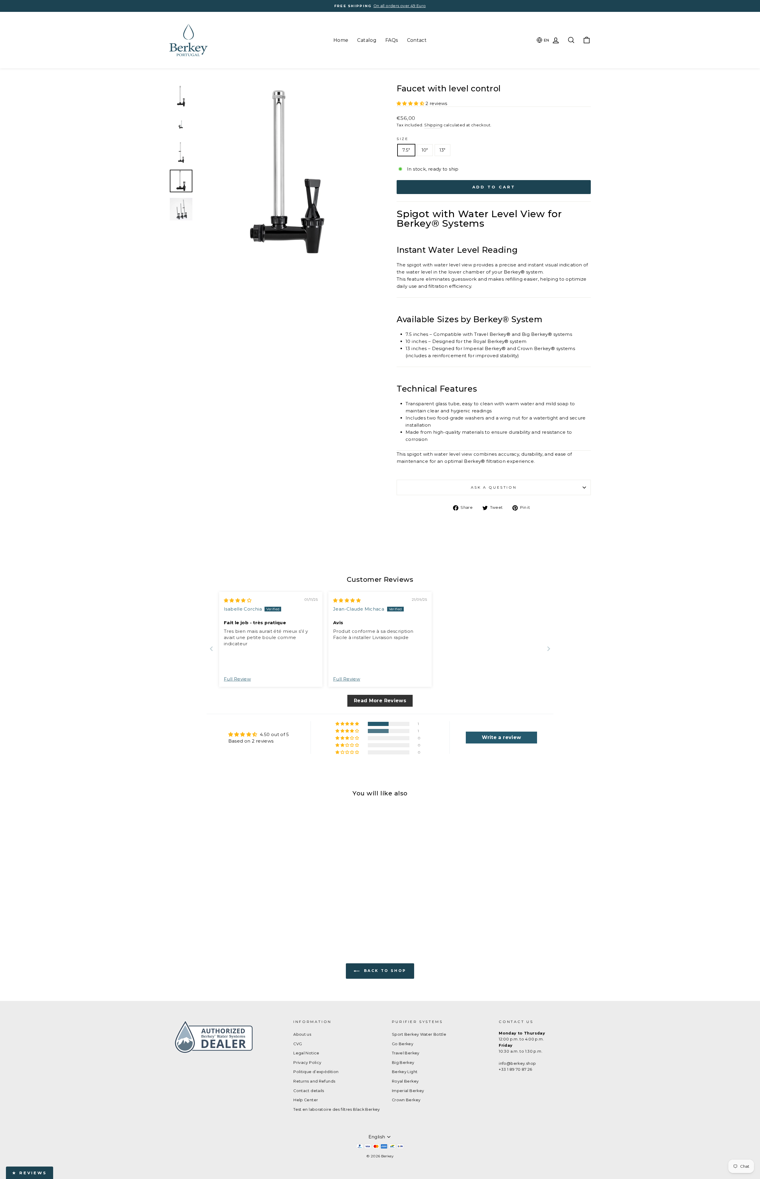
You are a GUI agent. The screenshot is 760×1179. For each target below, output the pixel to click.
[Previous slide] (211, 648)
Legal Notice (306, 1053)
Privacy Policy (307, 1062)
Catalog (366, 40)
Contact (417, 40)
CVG (297, 1044)
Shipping (433, 125)
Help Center (305, 1100)
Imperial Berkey (408, 1091)
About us (302, 1034)
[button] (411, 103)
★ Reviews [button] (29, 1172)
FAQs (391, 40)
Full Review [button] (237, 679)
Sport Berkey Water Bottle (419, 1034)
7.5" (406, 150)
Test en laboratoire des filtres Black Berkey (336, 1109)
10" (425, 150)
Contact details (308, 1091)
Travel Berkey (405, 1053)
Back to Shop (384, 970)
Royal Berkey (405, 1081)
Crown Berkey (406, 1100)
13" (442, 150)
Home (341, 40)
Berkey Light (405, 1072)
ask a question (494, 487)
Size (402, 138)
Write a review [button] (501, 737)
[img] (237, 600)
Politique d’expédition (315, 1072)
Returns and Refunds (314, 1081)
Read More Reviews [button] (380, 700)
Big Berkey (403, 1062)
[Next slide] (548, 648)
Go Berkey (402, 1044)
